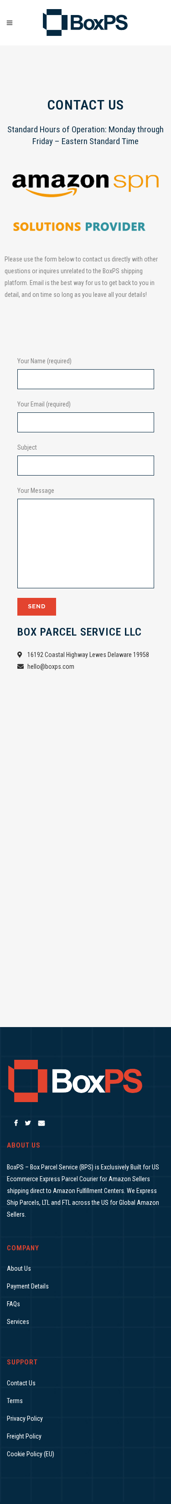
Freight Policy (24, 1436)
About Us (19, 1268)
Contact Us (21, 1383)
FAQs (13, 1304)
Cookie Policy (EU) (30, 1454)
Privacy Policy (25, 1418)
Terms (15, 1400)
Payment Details (28, 1286)
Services (18, 1321)
